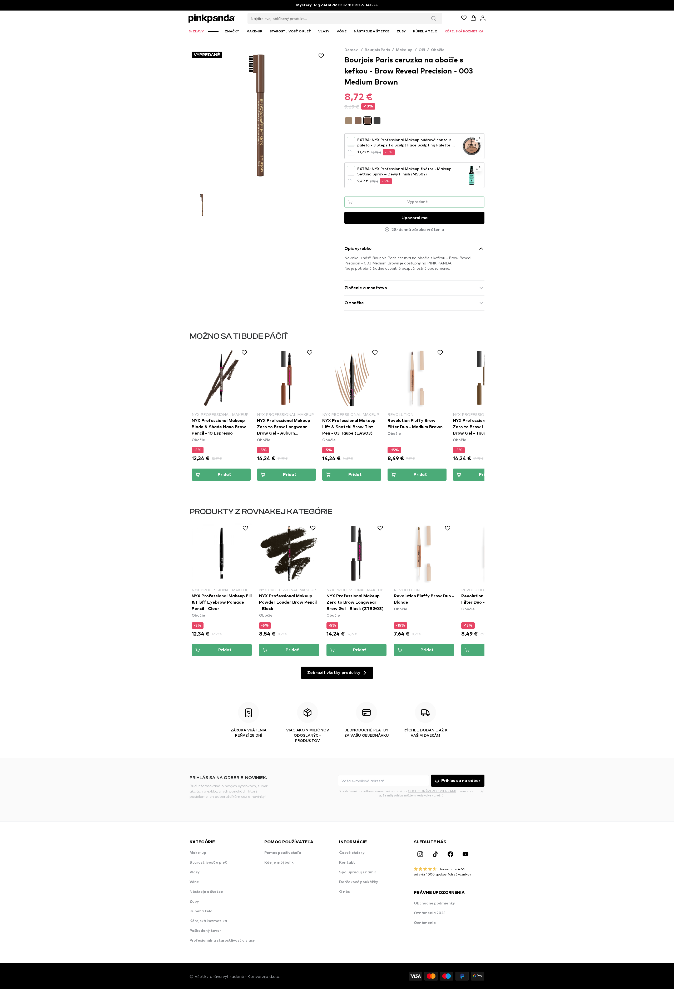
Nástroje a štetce (206, 892)
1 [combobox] (348, 151)
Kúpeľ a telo (201, 911)
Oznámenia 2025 (429, 913)
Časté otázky (352, 853)
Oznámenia (425, 923)
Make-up (404, 50)
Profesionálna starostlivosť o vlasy (222, 940)
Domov (353, 50)
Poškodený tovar (205, 931)
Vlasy (195, 872)
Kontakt (347, 862)
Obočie (437, 50)
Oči (422, 50)
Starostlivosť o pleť (208, 862)
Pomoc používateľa (282, 853)
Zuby (194, 901)
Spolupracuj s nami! (357, 872)
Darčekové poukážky (358, 882)
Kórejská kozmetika (208, 921)
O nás (344, 892)
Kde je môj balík (279, 862)
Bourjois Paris (377, 50)
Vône (194, 882)
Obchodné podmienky (434, 903)
